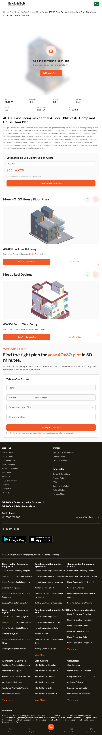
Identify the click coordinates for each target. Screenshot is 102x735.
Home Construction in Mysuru (15, 628)
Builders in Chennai (75, 588)
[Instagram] (14, 529)
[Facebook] (7, 529)
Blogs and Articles (9, 481)
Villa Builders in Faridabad (46, 693)
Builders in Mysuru (10, 634)
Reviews (5, 493)
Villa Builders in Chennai (45, 676)
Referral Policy (59, 490)
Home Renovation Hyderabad (80, 620)
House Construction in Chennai (44, 715)
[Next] (95, 199)
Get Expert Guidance (51, 427)
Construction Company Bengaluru (16, 570)
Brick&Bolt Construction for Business (21, 502)
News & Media (59, 494)
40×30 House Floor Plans (34, 12)
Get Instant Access (51, 73)
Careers (5, 485)
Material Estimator (10, 468)
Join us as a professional (63, 452)
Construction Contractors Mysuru (16, 622)
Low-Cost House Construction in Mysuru (16, 641)
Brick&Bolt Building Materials (17, 506)
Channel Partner (60, 460)
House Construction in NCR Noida (73, 720)
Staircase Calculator (76, 682)
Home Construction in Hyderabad (49, 582)
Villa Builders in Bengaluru (45, 665)
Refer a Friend (59, 456)
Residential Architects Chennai (15, 688)
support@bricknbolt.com (88, 517)
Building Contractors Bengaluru (15, 603)
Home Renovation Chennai (78, 625)
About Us (6, 476)
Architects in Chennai (11, 693)
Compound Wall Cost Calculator (81, 676)
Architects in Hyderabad (12, 682)
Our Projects (7, 456)
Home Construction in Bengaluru (16, 582)
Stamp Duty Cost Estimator (79, 671)
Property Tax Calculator (77, 688)
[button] (10, 398)
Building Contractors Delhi (46, 649)
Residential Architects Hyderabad (16, 676)
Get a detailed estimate (51, 183)
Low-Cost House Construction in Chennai (81, 595)
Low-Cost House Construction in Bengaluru (16, 595)
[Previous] (87, 199)
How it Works (7, 452)
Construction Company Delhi (47, 616)
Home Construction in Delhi (46, 628)
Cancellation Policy (61, 486)
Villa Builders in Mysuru (44, 682)
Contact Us (7, 489)
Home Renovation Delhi (77, 637)
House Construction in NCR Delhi (44, 720)
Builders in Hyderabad (44, 588)
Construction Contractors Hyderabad (51, 576)
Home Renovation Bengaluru (79, 614)
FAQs (55, 482)
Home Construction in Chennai (80, 582)
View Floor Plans (75, 262)
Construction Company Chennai (81, 570)
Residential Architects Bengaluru (16, 665)
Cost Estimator (8, 464)
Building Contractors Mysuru (14, 649)
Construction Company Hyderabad (50, 570)
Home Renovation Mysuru (78, 631)
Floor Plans (6, 472)
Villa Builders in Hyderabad (46, 671)
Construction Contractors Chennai (82, 576)
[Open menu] (4, 4)
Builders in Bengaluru (11, 588)
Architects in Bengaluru (12, 671)
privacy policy (35, 433)
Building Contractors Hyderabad (48, 603)
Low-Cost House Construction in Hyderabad (49, 595)
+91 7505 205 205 (11, 517)
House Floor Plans (11, 12)
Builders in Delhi (41, 634)
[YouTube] (18, 529)
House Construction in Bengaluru (16, 715)
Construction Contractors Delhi (48, 622)
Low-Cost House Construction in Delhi (49, 641)
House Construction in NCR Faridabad (42, 717)
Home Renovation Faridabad (79, 643)
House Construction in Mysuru (71, 715)
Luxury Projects (8, 460)
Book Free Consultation (27, 262)
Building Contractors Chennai (79, 603)
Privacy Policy (59, 478)
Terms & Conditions (61, 474)
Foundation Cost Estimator (78, 693)
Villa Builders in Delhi (43, 688)
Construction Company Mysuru (15, 616)
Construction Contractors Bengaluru (17, 576)
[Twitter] (3, 529)
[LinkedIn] (10, 529)
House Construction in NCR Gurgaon (75, 717)
